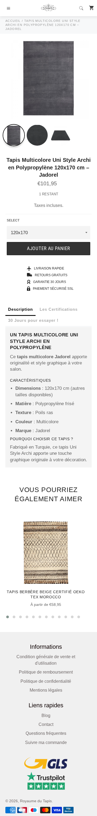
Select (13, 220)
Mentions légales (46, 690)
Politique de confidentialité (45, 681)
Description (20, 309)
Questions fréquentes (46, 733)
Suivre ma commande (46, 742)
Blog (45, 715)
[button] (7, 617)
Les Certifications (59, 309)
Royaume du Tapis (36, 801)
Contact (46, 724)
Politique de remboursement (46, 672)
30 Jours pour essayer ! (33, 320)
